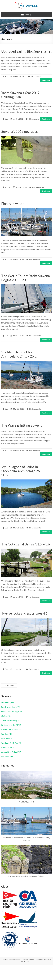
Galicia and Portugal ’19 (11, 711)
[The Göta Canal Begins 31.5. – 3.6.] (26, 550)
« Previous (9, 685)
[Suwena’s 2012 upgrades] (26, 137)
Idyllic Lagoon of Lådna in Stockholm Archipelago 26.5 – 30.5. (23, 471)
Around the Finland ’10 (11, 752)
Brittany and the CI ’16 (11, 725)
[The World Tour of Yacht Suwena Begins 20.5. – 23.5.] (26, 285)
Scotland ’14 (6, 734)
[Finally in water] (26, 209)
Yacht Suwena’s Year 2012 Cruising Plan (20, 95)
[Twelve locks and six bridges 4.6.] (26, 619)
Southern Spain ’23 (9, 702)
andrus (8, 187)
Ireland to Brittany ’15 (11, 729)
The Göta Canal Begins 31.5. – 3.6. (26, 544)
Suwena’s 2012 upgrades (19, 131)
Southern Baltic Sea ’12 (11, 743)
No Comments (37, 76)
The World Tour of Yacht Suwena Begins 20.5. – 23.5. (25, 278)
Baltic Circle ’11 (8, 747)
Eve (6, 76)
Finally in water (12, 204)
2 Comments (34, 119)
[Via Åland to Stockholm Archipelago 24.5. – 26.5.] (26, 362)
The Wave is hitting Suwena (21, 425)
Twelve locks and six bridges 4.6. (24, 613)
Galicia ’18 (6, 716)
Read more (46, 80)
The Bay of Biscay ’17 (10, 720)
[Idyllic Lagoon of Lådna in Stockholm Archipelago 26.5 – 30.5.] (26, 480)
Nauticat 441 (7, 756)
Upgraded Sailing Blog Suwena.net (26, 51)
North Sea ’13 (7, 738)
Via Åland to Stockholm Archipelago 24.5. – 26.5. (19, 354)
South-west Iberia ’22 (10, 707)
